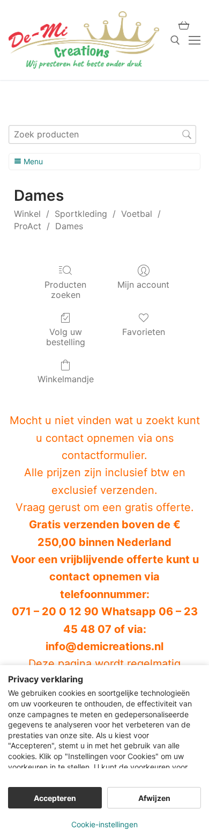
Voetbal (136, 213)
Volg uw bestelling (65, 336)
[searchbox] (102, 134)
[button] (184, 25)
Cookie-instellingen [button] (104, 824)
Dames (69, 226)
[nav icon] (194, 40)
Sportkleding (81, 213)
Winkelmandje (66, 379)
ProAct (27, 226)
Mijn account (143, 284)
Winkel (27, 213)
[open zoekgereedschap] (175, 40)
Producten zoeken (65, 289)
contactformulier (103, 455)
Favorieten (143, 331)
